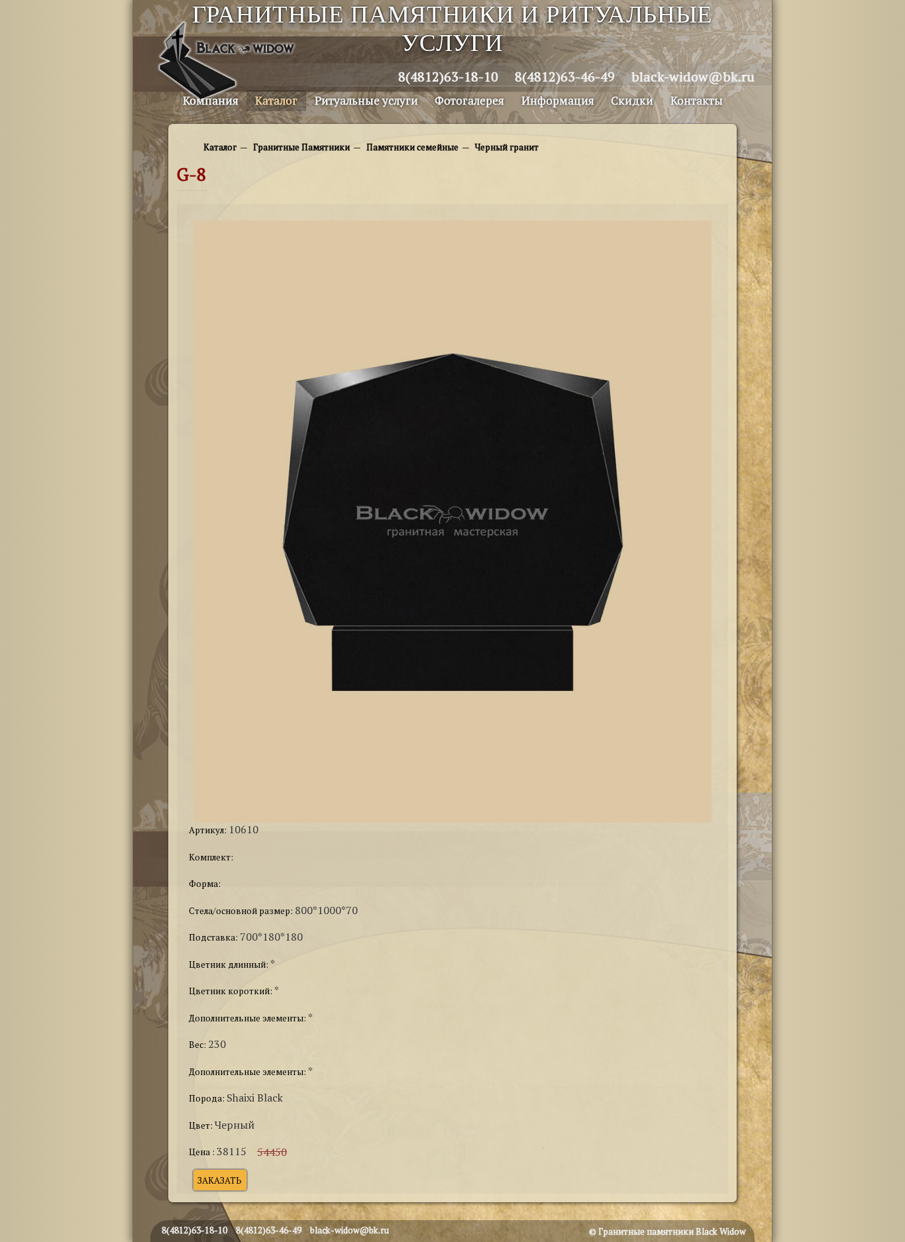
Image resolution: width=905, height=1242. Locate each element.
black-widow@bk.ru (693, 76)
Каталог (276, 100)
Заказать (219, 1180)
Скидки (632, 100)
